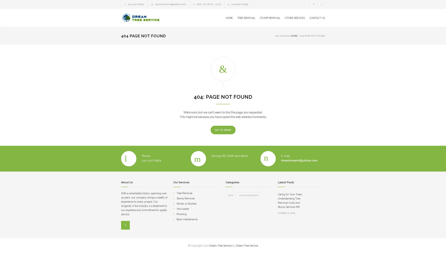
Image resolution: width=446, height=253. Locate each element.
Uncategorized (248, 195)
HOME (229, 18)
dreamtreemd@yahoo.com (170, 4)
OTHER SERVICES (295, 18)
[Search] (321, 4)
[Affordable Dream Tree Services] (153, 18)
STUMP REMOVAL (270, 18)
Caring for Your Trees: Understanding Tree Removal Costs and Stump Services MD (290, 200)
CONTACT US (317, 18)
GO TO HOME (223, 130)
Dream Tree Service (220, 245)
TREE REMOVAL (246, 18)
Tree (231, 195)
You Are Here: (282, 36)
